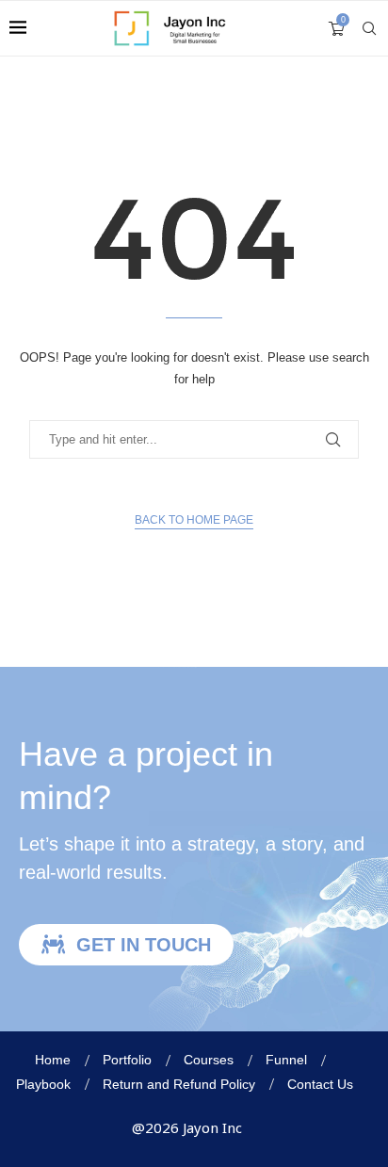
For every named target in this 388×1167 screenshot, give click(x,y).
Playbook (43, 1084)
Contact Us (320, 1084)
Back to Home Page (194, 520)
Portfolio (127, 1059)
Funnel (286, 1059)
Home (53, 1059)
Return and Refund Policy (179, 1084)
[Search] (369, 28)
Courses (209, 1059)
